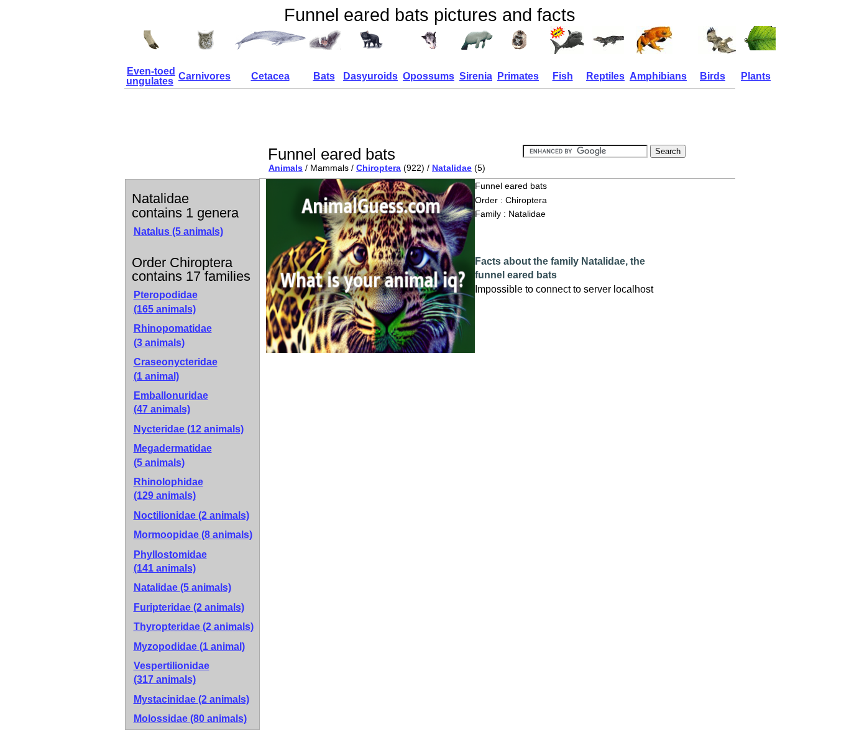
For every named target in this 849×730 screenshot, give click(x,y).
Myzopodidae (189, 646)
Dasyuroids (370, 76)
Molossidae (190, 718)
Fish (563, 76)
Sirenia (475, 76)
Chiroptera (378, 168)
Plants (756, 76)
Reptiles (605, 76)
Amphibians (658, 76)
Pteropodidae (166, 302)
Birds (712, 76)
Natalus (178, 231)
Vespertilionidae (171, 672)
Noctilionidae (191, 515)
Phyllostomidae (170, 561)
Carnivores (204, 76)
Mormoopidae (193, 534)
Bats (324, 76)
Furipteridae (189, 607)
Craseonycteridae (176, 369)
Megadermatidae (173, 455)
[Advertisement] (492, 117)
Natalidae (452, 168)
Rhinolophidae (168, 489)
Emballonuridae (171, 402)
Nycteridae (189, 429)
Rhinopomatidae (173, 335)
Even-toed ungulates (150, 76)
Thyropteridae (194, 626)
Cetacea (270, 76)
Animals (285, 168)
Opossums (428, 76)
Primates (518, 76)
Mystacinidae (191, 699)
